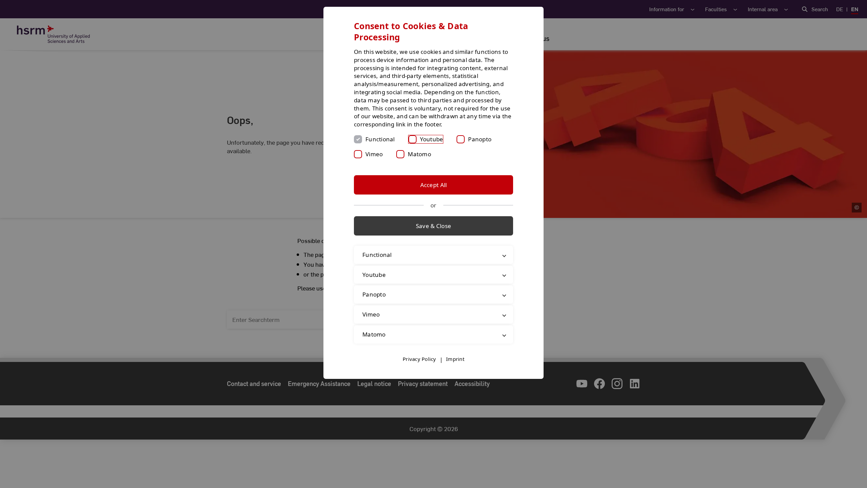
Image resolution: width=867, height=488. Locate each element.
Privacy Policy (419, 358)
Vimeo (374, 154)
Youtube (431, 139)
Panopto (479, 139)
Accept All (433, 185)
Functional (380, 139)
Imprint (455, 358)
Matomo (419, 154)
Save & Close (433, 226)
